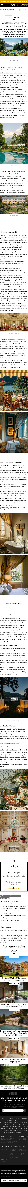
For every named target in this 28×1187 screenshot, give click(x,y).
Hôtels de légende (12, 1141)
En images (4, 1160)
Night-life (22, 1152)
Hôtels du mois (14, 9)
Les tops (22, 1146)
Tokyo (12, 1156)
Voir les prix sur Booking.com (14, 221)
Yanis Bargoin (8, 15)
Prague (12, 1154)
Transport (3, 1139)
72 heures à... (22, 1138)
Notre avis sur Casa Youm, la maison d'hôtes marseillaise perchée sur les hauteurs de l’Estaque (14, 1033)
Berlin (11, 1153)
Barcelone (13, 1149)
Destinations (23, 1136)
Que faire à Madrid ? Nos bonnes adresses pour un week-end (14, 979)
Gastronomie (5, 1146)
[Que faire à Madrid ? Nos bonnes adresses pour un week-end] (14, 976)
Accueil (2, 9)
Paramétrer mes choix (14, 1180)
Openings (9, 1139)
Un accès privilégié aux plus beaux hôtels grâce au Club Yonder (14, 1)
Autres (21, 1154)
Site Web (10, 888)
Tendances (10, 1142)
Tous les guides (14, 1157)
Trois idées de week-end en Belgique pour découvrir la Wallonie (14, 1087)
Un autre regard (23, 1141)
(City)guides (14, 1146)
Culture (3, 1142)
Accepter (24, 1180)
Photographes (5, 1162)
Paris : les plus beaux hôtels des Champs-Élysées (14, 1060)
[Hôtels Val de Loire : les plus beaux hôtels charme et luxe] (14, 1002)
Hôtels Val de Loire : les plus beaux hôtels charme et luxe (14, 1005)
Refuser (4, 1180)
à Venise (7, 280)
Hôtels (7, 9)
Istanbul (12, 1150)
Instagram (17, 888)
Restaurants (4, 1149)
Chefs (2, 1148)
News (2, 1136)
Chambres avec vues (12, 1143)
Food (2, 1141)
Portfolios (4, 1161)
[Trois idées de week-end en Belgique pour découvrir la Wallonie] (14, 1084)
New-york (13, 1152)
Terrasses (22, 1153)
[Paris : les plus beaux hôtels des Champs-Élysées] (14, 1057)
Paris (11, 1148)
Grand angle (22, 1139)
